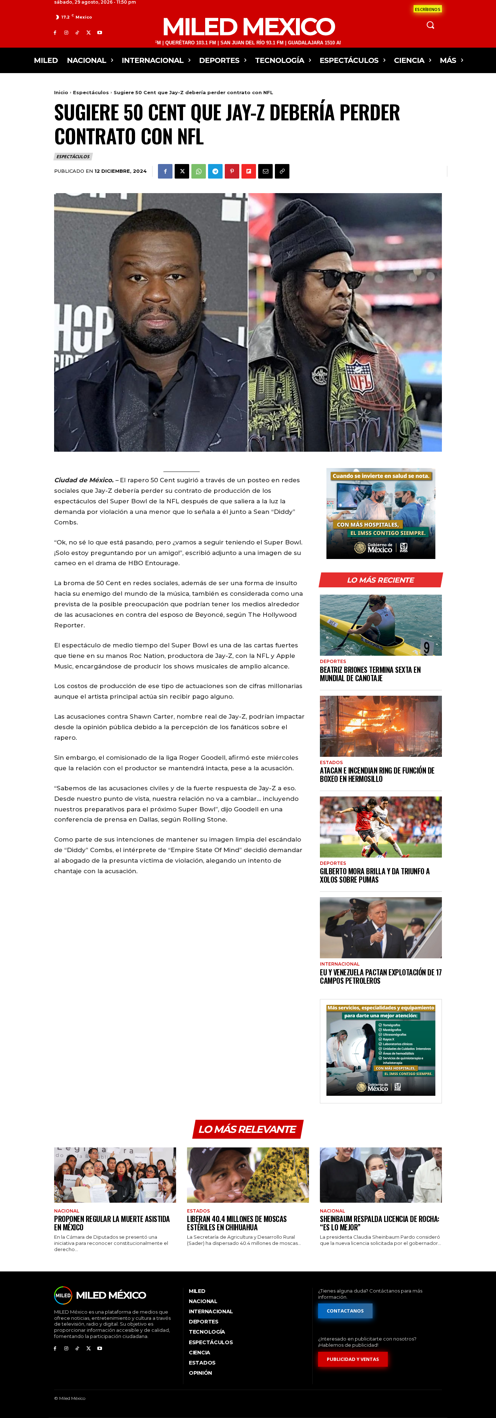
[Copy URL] (282, 171)
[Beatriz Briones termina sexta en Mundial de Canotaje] (381, 625)
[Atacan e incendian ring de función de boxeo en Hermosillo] (381, 726)
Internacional (339, 964)
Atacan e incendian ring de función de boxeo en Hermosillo (377, 774)
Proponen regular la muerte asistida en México (112, 1223)
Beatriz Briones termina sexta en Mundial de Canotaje (370, 673)
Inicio (61, 92)
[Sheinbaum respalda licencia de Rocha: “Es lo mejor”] (381, 1174)
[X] (88, 32)
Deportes (333, 661)
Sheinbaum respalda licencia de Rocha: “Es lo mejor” (379, 1223)
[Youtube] (99, 32)
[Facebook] (55, 32)
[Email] (265, 171)
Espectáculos (91, 92)
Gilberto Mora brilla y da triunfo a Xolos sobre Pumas (375, 875)
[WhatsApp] (198, 171)
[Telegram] (215, 171)
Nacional (66, 1211)
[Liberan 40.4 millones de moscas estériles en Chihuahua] (248, 1174)
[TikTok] (77, 32)
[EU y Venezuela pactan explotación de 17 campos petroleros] (381, 927)
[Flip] (248, 171)
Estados (331, 762)
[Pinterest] (232, 171)
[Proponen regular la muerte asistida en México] (115, 1174)
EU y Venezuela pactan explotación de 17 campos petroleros (381, 976)
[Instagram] (66, 32)
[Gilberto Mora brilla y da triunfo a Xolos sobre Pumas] (381, 827)
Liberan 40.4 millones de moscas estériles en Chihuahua (237, 1223)
